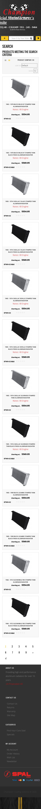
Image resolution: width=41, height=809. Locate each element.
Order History (13, 753)
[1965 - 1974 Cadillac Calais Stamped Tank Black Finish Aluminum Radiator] (20, 234)
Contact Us (12, 703)
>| (5, 658)
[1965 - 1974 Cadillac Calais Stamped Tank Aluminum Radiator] (20, 185)
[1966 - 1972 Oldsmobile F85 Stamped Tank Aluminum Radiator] (20, 564)
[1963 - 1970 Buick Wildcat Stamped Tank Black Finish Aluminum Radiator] (20, 137)
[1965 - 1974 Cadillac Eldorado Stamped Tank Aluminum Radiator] (20, 380)
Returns (10, 707)
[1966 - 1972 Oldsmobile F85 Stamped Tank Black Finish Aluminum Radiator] (20, 608)
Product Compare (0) (26, 60)
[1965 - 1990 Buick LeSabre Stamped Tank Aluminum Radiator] (20, 477)
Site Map (11, 715)
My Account (12, 749)
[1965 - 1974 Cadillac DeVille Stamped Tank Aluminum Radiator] (20, 282)
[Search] (31, 38)
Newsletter (12, 761)
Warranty (11, 711)
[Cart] (4, 38)
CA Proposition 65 (14, 683)
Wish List (11, 757)
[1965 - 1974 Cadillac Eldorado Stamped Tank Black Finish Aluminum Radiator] (20, 428)
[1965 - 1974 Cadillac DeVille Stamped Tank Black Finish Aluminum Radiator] (20, 331)
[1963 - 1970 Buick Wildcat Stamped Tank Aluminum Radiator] (20, 88)
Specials (10, 734)
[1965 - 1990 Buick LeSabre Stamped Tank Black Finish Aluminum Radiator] (20, 520)
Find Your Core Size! (16, 730)
